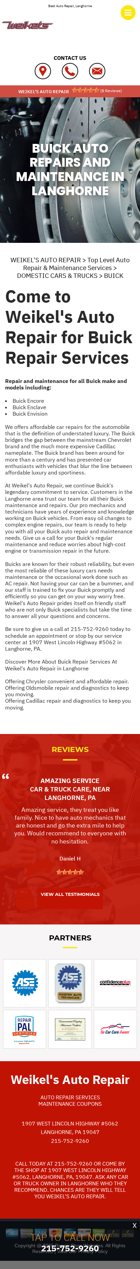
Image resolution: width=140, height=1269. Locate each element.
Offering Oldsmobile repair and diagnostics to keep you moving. (67, 691)
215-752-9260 (90, 628)
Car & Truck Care (59, 789)
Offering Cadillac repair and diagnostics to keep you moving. (68, 704)
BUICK (113, 275)
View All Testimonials (70, 894)
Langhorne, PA (70, 798)
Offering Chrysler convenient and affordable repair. (67, 681)
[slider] (85, 90)
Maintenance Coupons (70, 1103)
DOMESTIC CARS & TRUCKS (57, 275)
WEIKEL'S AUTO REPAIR (46, 260)
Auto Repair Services (70, 1097)
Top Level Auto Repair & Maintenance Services (76, 264)
